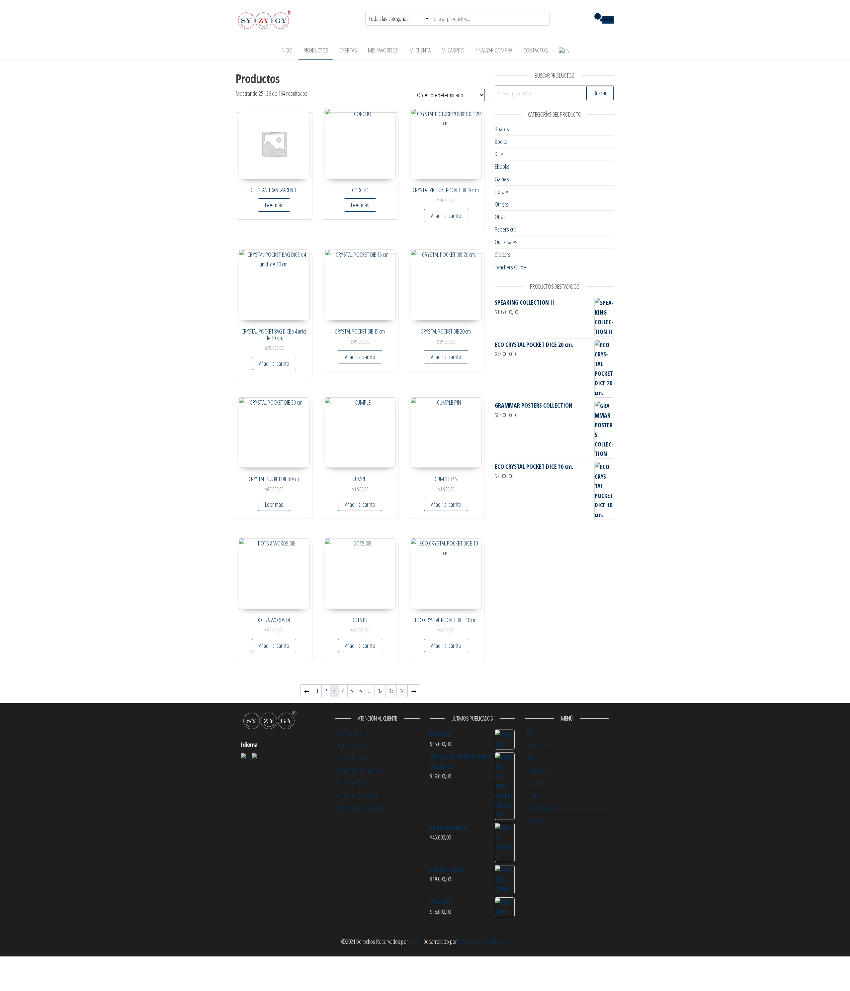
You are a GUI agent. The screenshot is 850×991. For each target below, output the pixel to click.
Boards (502, 129)
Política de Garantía (354, 783)
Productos (315, 50)
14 (402, 691)
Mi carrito (453, 50)
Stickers (502, 254)
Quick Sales (506, 242)
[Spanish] (257, 757)
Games (502, 179)
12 (380, 691)
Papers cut (505, 229)
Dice (499, 154)
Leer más (274, 205)
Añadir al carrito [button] (446, 216)
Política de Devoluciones (359, 770)
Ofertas (348, 50)
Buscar (600, 93)
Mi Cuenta (420, 50)
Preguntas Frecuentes (356, 733)
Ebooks (502, 166)
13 (391, 691)
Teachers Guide (510, 267)
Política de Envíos (352, 758)
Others (501, 204)
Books (501, 142)
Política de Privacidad (356, 796)
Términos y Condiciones (358, 808)
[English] (246, 757)
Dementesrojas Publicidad (483, 941)
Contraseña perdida (355, 745)
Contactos (535, 50)
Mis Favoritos (383, 50)
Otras (500, 217)
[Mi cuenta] (584, 19)
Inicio (287, 50)
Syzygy (415, 941)
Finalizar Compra (493, 50)
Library (501, 192)
